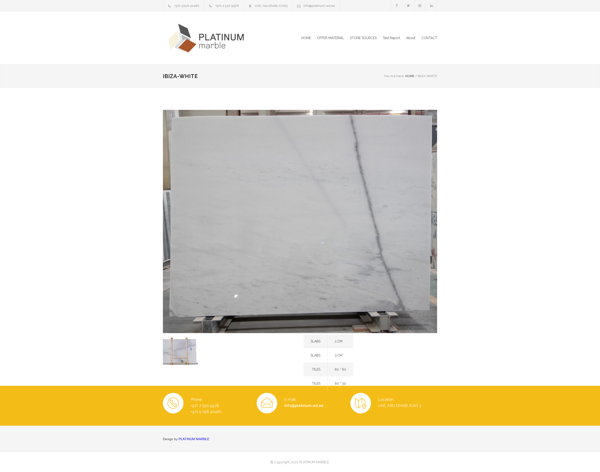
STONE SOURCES (363, 38)
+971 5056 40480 (186, 5)
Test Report (391, 38)
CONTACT (429, 38)
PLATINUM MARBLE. (194, 439)
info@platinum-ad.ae (319, 5)
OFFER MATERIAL (330, 38)
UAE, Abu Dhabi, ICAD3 (271, 5)
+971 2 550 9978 (227, 5)
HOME (306, 38)
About (410, 38)
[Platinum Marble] (206, 38)
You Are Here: (394, 76)
